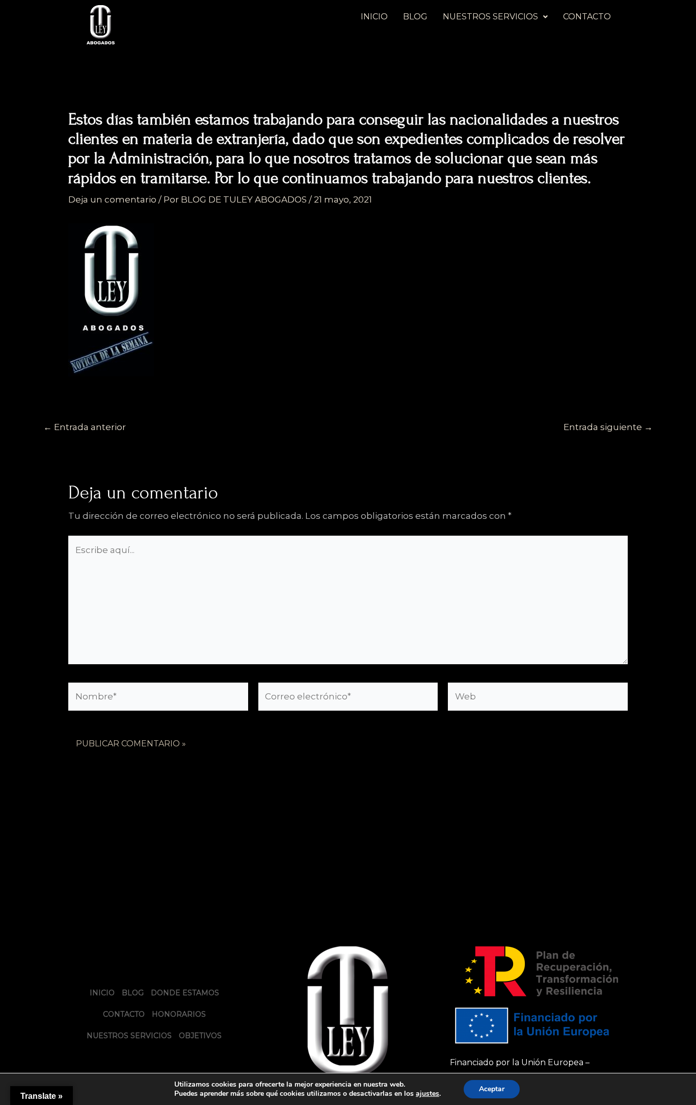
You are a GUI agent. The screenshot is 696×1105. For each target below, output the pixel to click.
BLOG (415, 16)
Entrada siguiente (608, 427)
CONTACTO (587, 16)
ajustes (427, 1093)
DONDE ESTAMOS (185, 992)
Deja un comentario (112, 199)
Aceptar (491, 1089)
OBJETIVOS (200, 1035)
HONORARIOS (179, 1014)
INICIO (374, 16)
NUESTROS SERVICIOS (490, 16)
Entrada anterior (84, 427)
